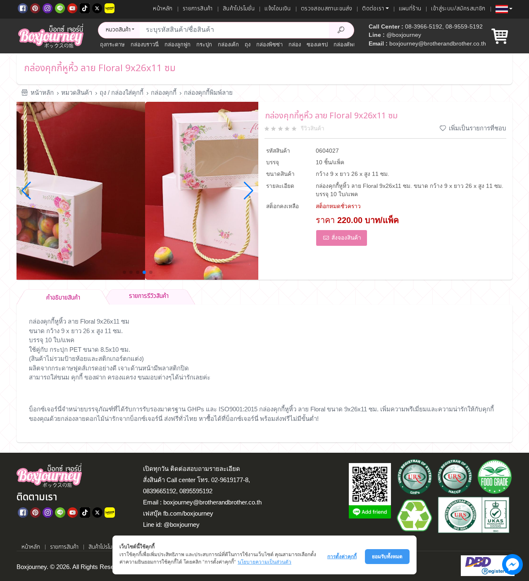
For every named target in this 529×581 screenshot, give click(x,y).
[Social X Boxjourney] (97, 7)
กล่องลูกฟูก (177, 44)
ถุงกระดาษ (112, 44)
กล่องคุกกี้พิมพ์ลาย (208, 92)
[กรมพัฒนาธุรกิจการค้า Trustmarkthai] (487, 565)
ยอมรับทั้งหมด (387, 556)
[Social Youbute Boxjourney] (72, 7)
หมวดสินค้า (76, 92)
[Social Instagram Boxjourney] (47, 7)
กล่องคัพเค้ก (348, 44)
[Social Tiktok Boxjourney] (85, 7)
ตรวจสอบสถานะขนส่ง (326, 9)
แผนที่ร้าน (410, 9)
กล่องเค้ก (228, 44)
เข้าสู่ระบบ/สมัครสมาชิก (458, 9)
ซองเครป (317, 44)
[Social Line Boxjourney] (60, 7)
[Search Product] (341, 30)
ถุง (247, 44)
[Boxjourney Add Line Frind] (370, 512)
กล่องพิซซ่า (269, 44)
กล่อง (294, 44)
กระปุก (204, 44)
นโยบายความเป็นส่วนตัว (264, 562)
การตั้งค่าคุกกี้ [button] (342, 556)
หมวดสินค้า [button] (118, 30)
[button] (504, 9)
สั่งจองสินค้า (345, 238)
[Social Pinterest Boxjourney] (35, 7)
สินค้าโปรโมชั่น (239, 9)
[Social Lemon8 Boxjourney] (109, 7)
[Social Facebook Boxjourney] (23, 7)
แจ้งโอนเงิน (277, 9)
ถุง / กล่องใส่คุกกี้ (121, 92)
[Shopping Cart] (499, 39)
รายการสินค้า (198, 9)
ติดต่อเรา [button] (373, 9)
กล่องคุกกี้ (163, 92)
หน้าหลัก (162, 9)
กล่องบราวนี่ (145, 44)
